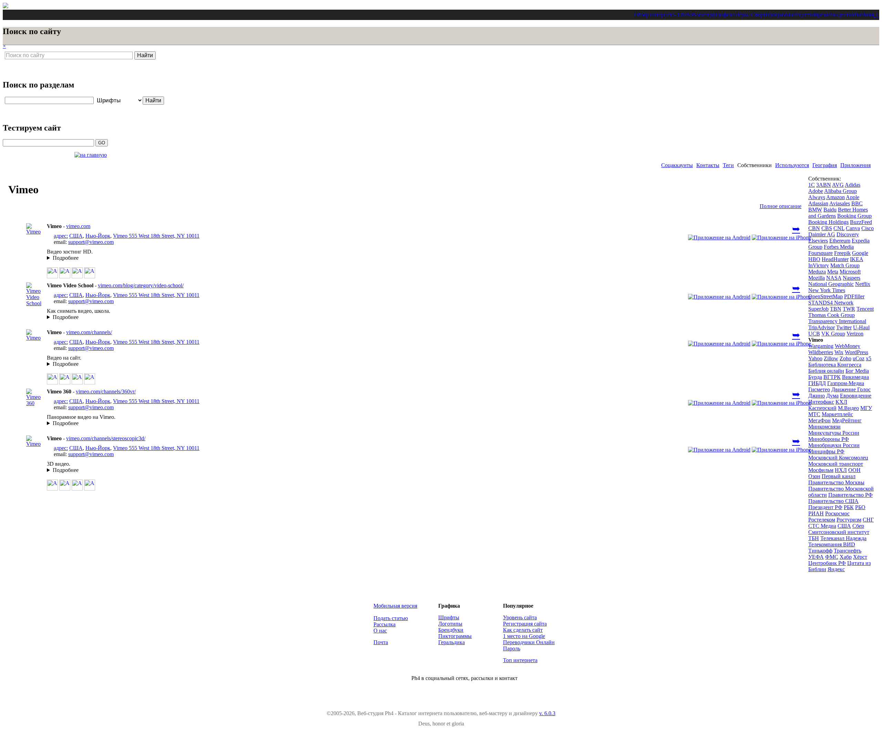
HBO (814, 259)
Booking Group (854, 216)
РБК (849, 507)
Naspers (851, 278)
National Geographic (831, 284)
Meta (832, 272)
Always (816, 197)
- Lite (680, 15)
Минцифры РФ (826, 451)
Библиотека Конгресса (834, 365)
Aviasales (839, 203)
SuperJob (818, 309)
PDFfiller (854, 296)
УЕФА (816, 557)
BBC (857, 203)
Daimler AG (821, 234)
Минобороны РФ (828, 439)
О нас (380, 630)
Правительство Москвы (836, 482)
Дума (832, 396)
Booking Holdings (828, 222)
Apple (852, 197)
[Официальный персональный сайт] (35, 232)
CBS (826, 228)
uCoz (858, 358)
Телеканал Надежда (843, 538)
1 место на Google (524, 636)
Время (821, 15)
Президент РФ (825, 507)
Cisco (867, 228)
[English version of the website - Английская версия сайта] (5, 6)
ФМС (831, 557)
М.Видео (848, 408)
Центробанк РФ (827, 563)
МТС (814, 414)
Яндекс (836, 569)
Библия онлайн (826, 371)
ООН (854, 470)
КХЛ (841, 402)
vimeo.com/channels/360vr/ (106, 391)
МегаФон (819, 420)
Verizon (855, 334)
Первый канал (838, 476)
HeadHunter (835, 259)
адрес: (61, 236)
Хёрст (860, 557)
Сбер (858, 526)
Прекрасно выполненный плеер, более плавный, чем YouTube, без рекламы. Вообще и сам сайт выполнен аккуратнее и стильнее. (255, 258)
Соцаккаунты (677, 165)
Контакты (707, 165)
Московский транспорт (835, 464)
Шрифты (448, 617)
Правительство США (833, 501)
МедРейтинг (847, 420)
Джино (816, 396)
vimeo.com (78, 226)
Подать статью (390, 618)
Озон (814, 476)
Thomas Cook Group (831, 315)
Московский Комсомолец (838, 458)
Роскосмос (837, 513)
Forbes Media (839, 247)
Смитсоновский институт (838, 532)
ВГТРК (832, 377)
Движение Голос (851, 389)
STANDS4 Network (830, 303)
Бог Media (857, 371)
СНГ (868, 520)
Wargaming (820, 346)
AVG (838, 185)
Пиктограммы (455, 636)
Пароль (511, 648)
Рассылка (384, 624)
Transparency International (837, 321)
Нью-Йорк (97, 236)
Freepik (842, 253)
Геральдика (451, 642)
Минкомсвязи (824, 427)
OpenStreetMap (825, 296)
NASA (833, 278)
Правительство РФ (850, 495)
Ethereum (839, 241)
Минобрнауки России (834, 445)
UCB (814, 334)
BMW (815, 210)
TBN (835, 309)
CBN (814, 228)
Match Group (845, 265)
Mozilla (816, 278)
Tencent (865, 309)
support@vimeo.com (91, 242)
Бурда (815, 377)
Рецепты (803, 15)
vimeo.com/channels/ (89, 332)
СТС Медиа (822, 526)
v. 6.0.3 (547, 713)
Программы (779, 15)
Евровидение (855, 396)
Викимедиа (855, 377)
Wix (838, 352)
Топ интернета (520, 660)
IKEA (856, 259)
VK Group (833, 334)
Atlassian (818, 203)
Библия (865, 15)
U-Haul (861, 327)
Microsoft (850, 272)
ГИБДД (817, 383)
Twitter (844, 327)
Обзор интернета (654, 15)
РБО (860, 507)
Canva (853, 228)
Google (860, 253)
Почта (380, 642)
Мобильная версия (395, 606)
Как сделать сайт (523, 630)
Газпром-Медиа (845, 383)
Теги (728, 165)
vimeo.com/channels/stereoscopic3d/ (105, 438)
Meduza (817, 272)
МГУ (866, 408)
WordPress (856, 352)
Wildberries (820, 352)
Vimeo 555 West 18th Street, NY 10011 (156, 236)
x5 (868, 358)
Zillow (831, 358)
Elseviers (818, 241)
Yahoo (815, 358)
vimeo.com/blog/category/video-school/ (141, 285)
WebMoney (847, 346)
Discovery (848, 234)
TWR (849, 309)
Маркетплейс (837, 414)
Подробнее (66, 258)
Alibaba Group (840, 191)
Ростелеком (821, 520)
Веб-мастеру (700, 15)
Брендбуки (450, 630)
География (824, 165)
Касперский (822, 408)
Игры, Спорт (750, 15)
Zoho (845, 358)
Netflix (862, 284)
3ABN (823, 185)
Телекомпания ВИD (831, 544)
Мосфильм (820, 470)
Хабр (846, 557)
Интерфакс (821, 402)
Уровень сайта (520, 617)
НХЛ (841, 470)
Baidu (830, 210)
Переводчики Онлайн (529, 642)
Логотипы (450, 624)
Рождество (841, 15)
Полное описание (780, 206)
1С (811, 185)
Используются (792, 165)
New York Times (826, 290)
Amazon (835, 197)
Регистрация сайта (525, 624)
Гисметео (819, 389)
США (76, 236)
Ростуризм (849, 520)
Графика (725, 15)
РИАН (816, 513)
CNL (838, 228)
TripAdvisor (821, 327)
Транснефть (847, 551)
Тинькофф (820, 551)
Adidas (852, 185)
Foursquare (820, 253)
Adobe (815, 191)
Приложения (855, 165)
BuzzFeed (861, 222)
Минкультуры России (833, 433)
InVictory (818, 265)
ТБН (813, 538)
